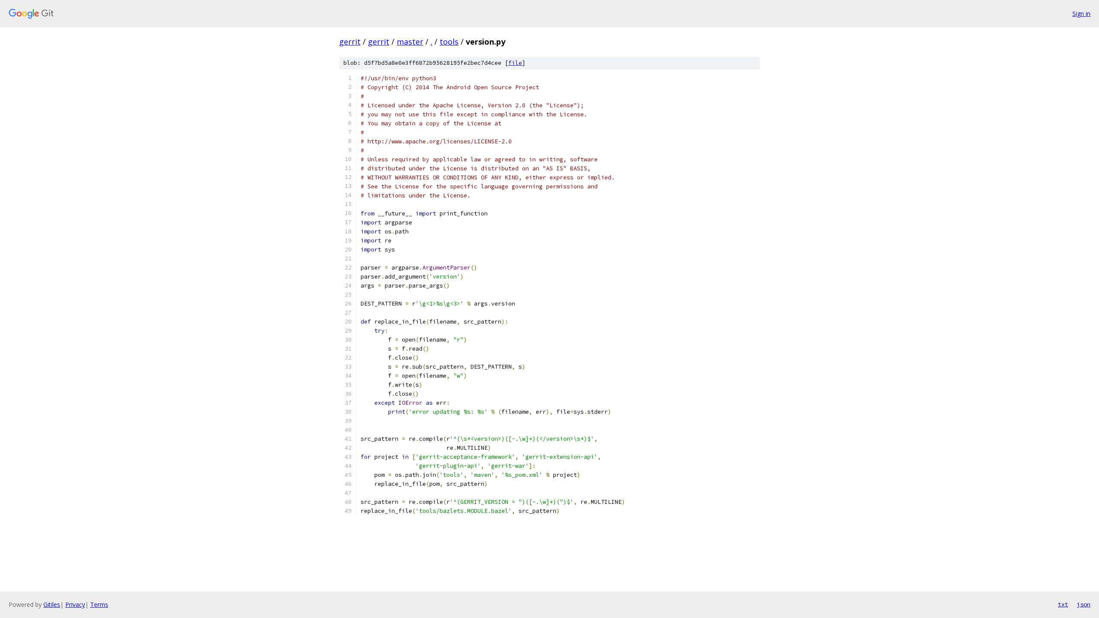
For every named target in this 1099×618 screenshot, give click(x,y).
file (515, 63)
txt (1063, 604)
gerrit (350, 41)
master (410, 41)
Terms (99, 604)
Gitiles (51, 604)
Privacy (75, 604)
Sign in (1081, 13)
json (1083, 604)
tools (449, 41)
